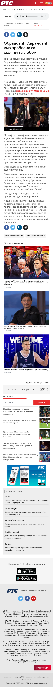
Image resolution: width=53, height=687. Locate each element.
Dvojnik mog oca (12, 508)
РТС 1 (9, 641)
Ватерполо (20, 623)
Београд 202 (26, 651)
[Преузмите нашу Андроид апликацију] (26, 578)
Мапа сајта (42, 668)
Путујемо (20, 631)
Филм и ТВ (11, 633)
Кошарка (26, 621)
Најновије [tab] (8, 396)
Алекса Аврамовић (36, 235)
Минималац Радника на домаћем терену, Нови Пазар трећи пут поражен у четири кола (20, 457)
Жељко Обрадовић (14, 235)
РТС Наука (45, 641)
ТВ (4, 641)
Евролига (6, 10)
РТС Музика (28, 645)
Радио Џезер (27, 655)
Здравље (45, 631)
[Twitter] (12, 34)
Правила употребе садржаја (37, 677)
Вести (6, 611)
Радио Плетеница (42, 651)
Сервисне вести (38, 615)
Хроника (7, 613)
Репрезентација (33, 10)
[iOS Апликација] (26, 475)
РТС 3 (25, 641)
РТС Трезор (15, 645)
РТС (8, 660)
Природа (31, 633)
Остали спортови (18, 625)
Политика (15, 611)
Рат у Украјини (14, 615)
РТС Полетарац (43, 645)
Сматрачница (11, 616)
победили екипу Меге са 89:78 (32, 90)
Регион (25, 611)
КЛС (43, 10)
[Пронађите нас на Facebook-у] (27, 598)
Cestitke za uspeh (12, 532)
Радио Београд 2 (39, 650)
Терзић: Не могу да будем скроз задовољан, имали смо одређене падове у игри (17, 445)
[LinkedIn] (19, 34)
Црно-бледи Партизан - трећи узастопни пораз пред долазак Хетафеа (16, 434)
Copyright (19, 677)
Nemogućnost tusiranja (14, 520)
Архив (38, 655)
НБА (13, 10)
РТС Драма (11, 643)
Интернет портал (31, 662)
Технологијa (8, 631)
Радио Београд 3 (10, 651)
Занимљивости (31, 629)
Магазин (10, 629)
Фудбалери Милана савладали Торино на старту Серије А (20, 421)
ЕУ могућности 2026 (39, 616)
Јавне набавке (39, 660)
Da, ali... (8, 496)
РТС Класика (36, 643)
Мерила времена (43, 613)
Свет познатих (32, 631)
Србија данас (43, 611)
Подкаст (23, 616)
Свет (33, 611)
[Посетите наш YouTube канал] (33, 598)
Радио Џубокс (33, 653)
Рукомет (8, 623)
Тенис (35, 621)
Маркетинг (26, 660)
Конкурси (18, 662)
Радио (9, 650)
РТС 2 (17, 641)
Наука (21, 633)
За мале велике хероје (28, 635)
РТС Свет (34, 641)
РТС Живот (23, 643)
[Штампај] (25, 34)
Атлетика (31, 623)
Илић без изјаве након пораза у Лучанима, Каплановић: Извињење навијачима (18, 411)
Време (26, 615)
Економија (28, 613)
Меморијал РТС (35, 625)
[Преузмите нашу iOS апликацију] (26, 571)
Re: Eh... (8, 544)
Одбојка (44, 621)
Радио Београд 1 (21, 650)
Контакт (15, 660)
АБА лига (20, 10)
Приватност (8, 677)
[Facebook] (6, 34)
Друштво (17, 613)
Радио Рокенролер (15, 653)
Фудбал (16, 621)
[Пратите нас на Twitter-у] (20, 598)
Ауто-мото (42, 623)
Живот (19, 629)
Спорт (8, 621)
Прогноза (11, 389)
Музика (43, 629)
